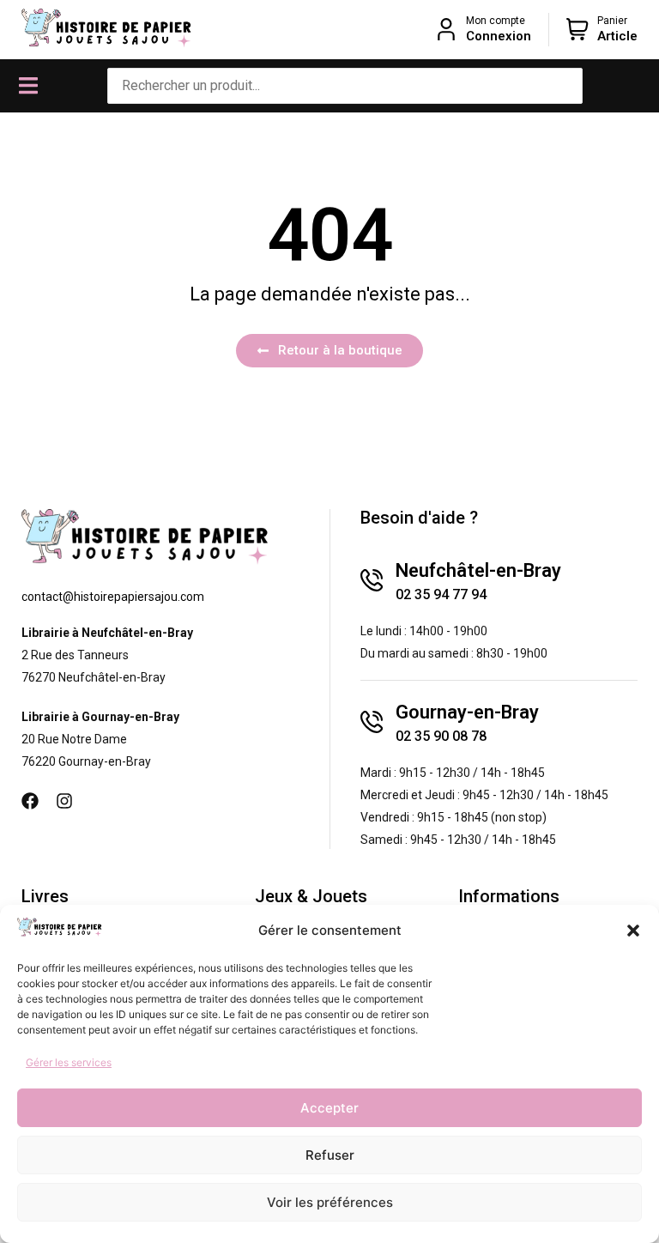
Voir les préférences (330, 1202)
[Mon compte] (446, 29)
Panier (612, 21)
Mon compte (495, 21)
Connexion (498, 36)
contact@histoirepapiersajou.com (112, 596)
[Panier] (577, 29)
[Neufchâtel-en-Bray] (371, 580)
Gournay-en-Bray (467, 712)
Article (617, 36)
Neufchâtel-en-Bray (478, 570)
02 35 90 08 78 (441, 736)
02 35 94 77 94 (441, 594)
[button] (633, 930)
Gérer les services (69, 1062)
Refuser (329, 1155)
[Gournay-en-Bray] (371, 722)
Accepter (329, 1108)
